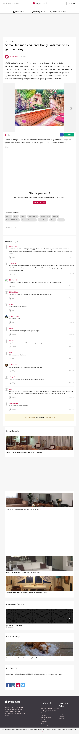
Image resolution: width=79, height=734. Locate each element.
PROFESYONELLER (59, 12)
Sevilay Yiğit (13, 246)
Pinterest (62, 716)
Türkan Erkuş (13, 292)
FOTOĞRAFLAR (21, 12)
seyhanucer (12, 365)
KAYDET (70, 135)
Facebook (62, 712)
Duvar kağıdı (33, 216)
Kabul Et (45, 732)
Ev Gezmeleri (9, 41)
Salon (23, 216)
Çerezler (44, 722)
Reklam (43, 713)
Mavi (15, 216)
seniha (11, 304)
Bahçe (8, 216)
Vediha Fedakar (14, 316)
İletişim (43, 715)
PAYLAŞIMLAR (39, 12)
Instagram (62, 714)
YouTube (62, 718)
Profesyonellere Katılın (48, 711)
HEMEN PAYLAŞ (39, 202)
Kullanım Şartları (46, 717)
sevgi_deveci (13, 403)
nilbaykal (12, 377)
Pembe (55, 216)
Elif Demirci (13, 280)
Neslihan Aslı (13, 263)
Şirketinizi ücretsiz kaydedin (50, 708)
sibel (10, 353)
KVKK (43, 724)
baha (10, 389)
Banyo (53, 220)
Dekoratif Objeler (12, 220)
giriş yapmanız (40, 417)
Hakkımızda (44, 726)
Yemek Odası (45, 216)
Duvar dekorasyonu (28, 220)
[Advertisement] (42, 19)
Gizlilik (43, 719)
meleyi (11, 341)
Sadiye (11, 328)
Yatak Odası (43, 220)
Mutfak (61, 220)
